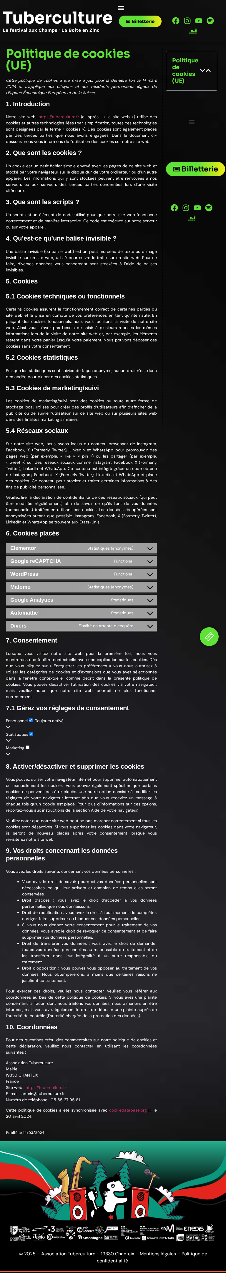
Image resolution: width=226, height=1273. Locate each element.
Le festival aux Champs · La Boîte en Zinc (51, 30)
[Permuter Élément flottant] (209, 636)
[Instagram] (187, 21)
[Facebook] (176, 21)
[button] (121, 8)
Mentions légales (158, 1254)
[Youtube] (199, 21)
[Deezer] (193, 31)
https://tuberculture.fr (59, 116)
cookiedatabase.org (128, 1110)
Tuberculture (58, 18)
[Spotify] (210, 21)
